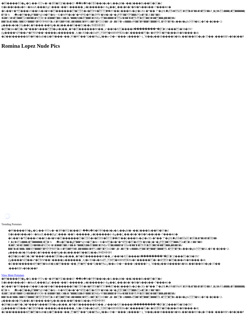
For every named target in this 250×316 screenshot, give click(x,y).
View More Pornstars (12, 275)
